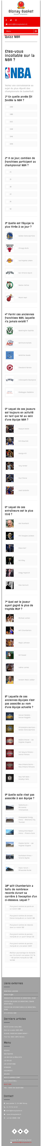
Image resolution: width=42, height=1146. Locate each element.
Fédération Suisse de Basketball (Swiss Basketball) (19, 1003)
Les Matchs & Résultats (13, 1057)
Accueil (7, 1050)
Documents (8, 1071)
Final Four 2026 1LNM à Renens (14, 1037)
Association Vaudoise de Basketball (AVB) (20, 998)
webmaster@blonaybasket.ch (22, 1142)
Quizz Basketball (10, 1081)
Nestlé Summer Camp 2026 (12, 1027)
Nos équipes (8, 1054)
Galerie (7, 1074)
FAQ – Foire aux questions (13, 1088)
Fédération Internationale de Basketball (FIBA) (20, 1008)
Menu (8, 31)
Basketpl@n (8, 995)
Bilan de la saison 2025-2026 (13, 1030)
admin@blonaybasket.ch (17, 24)
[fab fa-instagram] (16, 20)
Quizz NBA (7, 1084)
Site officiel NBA (10, 1013)
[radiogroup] (21, 123)
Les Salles (8, 1061)
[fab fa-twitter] (11, 20)
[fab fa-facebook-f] (6, 20)
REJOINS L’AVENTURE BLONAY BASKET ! (16, 1033)
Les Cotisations (10, 1064)
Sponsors (7, 1067)
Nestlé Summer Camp (12, 1077)
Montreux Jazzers (11, 991)
